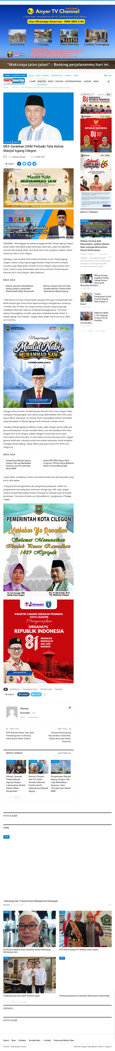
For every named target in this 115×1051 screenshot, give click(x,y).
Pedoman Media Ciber (64, 1040)
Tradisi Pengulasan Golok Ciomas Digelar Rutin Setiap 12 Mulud (95, 299)
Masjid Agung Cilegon (30, 689)
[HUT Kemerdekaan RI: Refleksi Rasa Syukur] (85, 929)
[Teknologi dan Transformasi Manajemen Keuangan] (57, 866)
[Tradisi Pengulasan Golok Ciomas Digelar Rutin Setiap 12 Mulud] (86, 297)
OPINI (6, 837)
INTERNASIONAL (73, 81)
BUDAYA (59, 81)
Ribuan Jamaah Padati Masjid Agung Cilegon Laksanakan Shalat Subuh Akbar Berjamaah (20, 288)
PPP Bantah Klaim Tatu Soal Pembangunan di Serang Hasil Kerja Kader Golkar (20, 735)
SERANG (84, 221)
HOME (33, 81)
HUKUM (87, 81)
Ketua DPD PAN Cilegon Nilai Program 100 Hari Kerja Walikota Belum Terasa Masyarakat (58, 463)
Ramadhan (58, 689)
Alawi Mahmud (15, 689)
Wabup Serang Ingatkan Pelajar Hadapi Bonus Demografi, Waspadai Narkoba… (94, 280)
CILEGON (7, 142)
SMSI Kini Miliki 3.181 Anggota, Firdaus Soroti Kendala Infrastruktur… (94, 318)
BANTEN (42, 81)
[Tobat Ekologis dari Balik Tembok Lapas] (29, 975)
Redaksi (45, 75)
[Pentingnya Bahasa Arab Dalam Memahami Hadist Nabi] (85, 975)
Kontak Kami (56, 75)
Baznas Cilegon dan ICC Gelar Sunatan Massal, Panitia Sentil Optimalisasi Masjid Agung (57, 288)
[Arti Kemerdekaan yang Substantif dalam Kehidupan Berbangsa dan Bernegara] (29, 929)
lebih (75, 75)
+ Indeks (67, 75)
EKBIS (50, 81)
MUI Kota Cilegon (46, 689)
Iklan (38, 75)
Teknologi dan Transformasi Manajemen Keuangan (30, 901)
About (31, 75)
